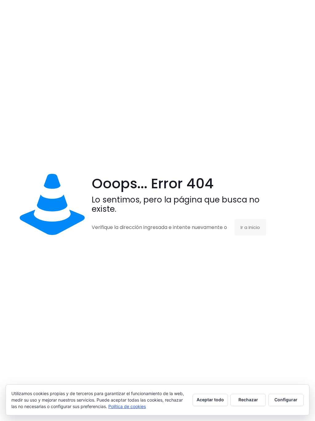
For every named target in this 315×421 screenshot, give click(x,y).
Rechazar (248, 399)
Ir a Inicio (250, 227)
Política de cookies (127, 406)
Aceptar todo (210, 399)
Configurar (285, 399)
